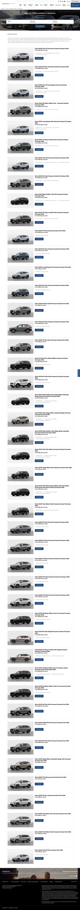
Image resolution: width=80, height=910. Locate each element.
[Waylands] (5, 3)
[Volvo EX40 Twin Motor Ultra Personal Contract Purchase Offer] (20, 510)
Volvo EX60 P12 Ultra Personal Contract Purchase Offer (52, 595)
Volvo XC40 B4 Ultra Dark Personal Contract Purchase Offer (52, 377)
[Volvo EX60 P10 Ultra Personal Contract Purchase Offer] (20, 583)
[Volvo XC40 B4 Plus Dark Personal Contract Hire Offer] (20, 747)
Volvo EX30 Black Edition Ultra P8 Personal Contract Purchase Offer (51, 195)
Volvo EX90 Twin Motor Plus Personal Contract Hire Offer (53, 813)
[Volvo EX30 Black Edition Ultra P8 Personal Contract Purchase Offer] (20, 200)
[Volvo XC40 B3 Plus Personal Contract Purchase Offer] (20, 292)
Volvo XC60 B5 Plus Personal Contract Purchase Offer (52, 67)
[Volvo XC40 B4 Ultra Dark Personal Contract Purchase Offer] (20, 383)
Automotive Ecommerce (13, 907)
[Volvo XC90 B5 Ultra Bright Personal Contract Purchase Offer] (20, 638)
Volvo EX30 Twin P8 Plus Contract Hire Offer (49, 850)
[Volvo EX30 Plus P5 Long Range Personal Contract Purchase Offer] (20, 91)
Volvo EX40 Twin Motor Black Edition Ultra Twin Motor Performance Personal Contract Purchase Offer (52, 486)
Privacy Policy (23, 881)
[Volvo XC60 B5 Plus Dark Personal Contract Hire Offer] (20, 310)
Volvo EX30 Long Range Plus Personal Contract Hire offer (53, 267)
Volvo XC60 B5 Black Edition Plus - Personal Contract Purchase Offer (52, 104)
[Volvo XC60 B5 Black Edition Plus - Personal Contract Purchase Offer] (20, 109)
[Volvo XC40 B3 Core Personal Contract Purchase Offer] (20, 255)
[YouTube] (65, 1)
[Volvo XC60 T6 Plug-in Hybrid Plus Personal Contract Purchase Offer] (20, 146)
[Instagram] (61, 1)
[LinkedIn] (63, 1)
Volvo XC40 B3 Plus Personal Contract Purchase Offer (52, 285)
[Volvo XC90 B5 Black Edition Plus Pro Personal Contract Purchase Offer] (20, 619)
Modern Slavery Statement (33, 881)
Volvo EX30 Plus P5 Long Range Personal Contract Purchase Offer (51, 85)
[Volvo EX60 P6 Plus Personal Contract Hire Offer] (20, 802)
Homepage (11, 8)
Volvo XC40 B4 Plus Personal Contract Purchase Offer (52, 322)
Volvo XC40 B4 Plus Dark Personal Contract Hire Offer (52, 741)
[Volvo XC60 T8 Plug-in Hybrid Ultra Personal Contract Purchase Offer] (20, 219)
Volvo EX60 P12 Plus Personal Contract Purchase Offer (52, 558)
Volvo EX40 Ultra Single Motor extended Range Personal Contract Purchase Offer (53, 413)
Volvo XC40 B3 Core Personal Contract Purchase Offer (52, 249)
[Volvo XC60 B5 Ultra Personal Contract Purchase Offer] (20, 182)
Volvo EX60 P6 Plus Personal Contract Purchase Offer (52, 522)
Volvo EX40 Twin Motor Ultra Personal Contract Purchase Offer (53, 504)
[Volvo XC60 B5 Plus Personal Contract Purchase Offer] (20, 73)
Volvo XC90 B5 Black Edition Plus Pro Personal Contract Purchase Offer (52, 614)
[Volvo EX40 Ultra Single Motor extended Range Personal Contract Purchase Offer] (20, 419)
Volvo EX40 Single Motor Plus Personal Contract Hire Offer (53, 467)
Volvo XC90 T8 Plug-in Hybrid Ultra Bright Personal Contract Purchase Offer (51, 650)
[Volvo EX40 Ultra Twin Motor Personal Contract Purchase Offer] (20, 456)
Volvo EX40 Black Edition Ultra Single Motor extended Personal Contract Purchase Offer (52, 431)
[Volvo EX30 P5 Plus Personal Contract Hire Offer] (20, 237)
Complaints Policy (58, 881)
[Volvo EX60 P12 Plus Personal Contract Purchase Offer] (20, 565)
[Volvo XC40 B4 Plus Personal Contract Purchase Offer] (20, 328)
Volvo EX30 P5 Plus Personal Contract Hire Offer (50, 231)
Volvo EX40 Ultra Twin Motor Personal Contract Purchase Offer (53, 450)
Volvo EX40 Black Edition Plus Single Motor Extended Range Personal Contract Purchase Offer (52, 395)
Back (2, 8)
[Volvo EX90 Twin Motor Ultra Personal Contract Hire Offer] (20, 838)
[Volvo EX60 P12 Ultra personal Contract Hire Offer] (20, 783)
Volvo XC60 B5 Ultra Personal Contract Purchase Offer (52, 176)
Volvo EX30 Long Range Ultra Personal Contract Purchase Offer (53, 122)
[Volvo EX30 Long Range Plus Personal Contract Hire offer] (20, 273)
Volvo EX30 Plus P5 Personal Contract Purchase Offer (52, 48)
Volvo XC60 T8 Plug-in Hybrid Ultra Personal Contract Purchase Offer (52, 213)
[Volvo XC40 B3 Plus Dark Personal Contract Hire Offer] (20, 711)
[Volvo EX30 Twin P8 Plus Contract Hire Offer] (20, 856)
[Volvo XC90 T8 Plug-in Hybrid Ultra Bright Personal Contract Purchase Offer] (20, 656)
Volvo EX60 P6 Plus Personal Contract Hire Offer (50, 795)
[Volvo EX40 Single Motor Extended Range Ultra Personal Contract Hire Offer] (20, 765)
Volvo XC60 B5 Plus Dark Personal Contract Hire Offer (52, 303)
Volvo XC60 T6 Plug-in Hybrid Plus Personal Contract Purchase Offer (51, 140)
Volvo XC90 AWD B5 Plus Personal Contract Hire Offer (52, 722)
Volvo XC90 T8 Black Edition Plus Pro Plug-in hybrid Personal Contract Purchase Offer (51, 668)
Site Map (51, 881)
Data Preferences (44, 881)
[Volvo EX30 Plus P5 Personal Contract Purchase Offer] (20, 55)
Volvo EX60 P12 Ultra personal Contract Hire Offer (50, 777)
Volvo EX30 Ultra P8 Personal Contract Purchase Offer (52, 158)
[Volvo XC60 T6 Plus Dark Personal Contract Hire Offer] (20, 346)
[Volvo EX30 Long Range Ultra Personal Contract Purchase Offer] (20, 128)
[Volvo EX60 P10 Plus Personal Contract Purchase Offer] (20, 547)
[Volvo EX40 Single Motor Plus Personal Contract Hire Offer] (20, 474)
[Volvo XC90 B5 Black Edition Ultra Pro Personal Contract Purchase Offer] (20, 692)
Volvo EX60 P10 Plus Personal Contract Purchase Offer (52, 540)
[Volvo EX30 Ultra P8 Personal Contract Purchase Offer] (20, 164)
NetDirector (4, 907)
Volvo (15, 8)
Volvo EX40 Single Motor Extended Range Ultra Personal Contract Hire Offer (53, 759)
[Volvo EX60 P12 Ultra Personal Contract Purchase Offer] (20, 601)
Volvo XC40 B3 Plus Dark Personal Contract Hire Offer (52, 704)
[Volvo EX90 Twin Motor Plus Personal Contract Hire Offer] (20, 820)
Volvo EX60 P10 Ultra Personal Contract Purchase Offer (52, 577)
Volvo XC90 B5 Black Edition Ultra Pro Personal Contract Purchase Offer (53, 687)
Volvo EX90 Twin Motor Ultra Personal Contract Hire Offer (53, 832)
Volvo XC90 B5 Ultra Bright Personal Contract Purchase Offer (52, 632)
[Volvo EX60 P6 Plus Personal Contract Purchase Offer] (20, 528)
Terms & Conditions (15, 881)
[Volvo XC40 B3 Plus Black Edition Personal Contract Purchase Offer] (20, 364)
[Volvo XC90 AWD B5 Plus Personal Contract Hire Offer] (20, 729)
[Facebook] (59, 1)
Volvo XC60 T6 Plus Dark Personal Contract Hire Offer (52, 340)
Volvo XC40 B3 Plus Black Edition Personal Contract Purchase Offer (51, 359)
